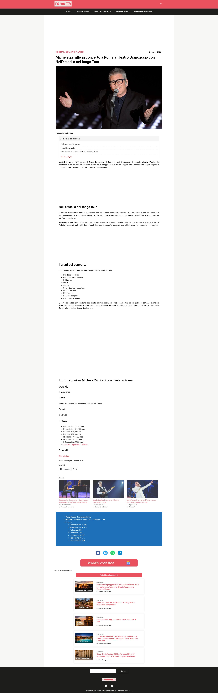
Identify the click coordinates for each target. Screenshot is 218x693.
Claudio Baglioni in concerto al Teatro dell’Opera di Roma (106, 501)
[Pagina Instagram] (112, 686)
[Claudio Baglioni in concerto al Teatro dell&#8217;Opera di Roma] (108, 489)
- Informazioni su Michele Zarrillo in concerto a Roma (79, 152)
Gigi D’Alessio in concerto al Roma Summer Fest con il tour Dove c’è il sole (141, 501)
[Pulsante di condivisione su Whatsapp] (112, 553)
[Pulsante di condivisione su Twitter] (105, 553)
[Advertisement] (109, 34)
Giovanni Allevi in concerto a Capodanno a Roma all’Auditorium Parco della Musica (73, 501)
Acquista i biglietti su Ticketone (75, 445)
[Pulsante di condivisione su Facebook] (98, 553)
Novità (68, 11)
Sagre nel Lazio (122, 11)
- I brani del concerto (67, 148)
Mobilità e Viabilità (102, 11)
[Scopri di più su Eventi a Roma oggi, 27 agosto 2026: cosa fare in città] (84, 621)
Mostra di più (66, 157)
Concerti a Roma (63, 52)
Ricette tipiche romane (143, 11)
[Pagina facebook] (106, 686)
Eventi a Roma (82, 11)
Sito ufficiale (64, 456)
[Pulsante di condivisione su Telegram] (120, 553)
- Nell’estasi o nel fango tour (70, 144)
